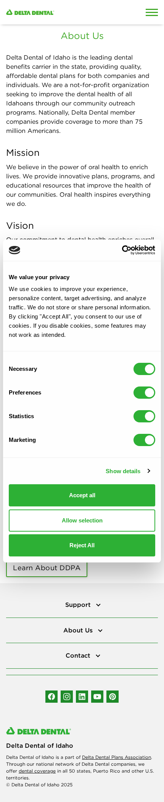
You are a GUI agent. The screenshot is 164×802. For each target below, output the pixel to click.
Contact (79, 655)
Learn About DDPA (46, 567)
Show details (123, 471)
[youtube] (97, 696)
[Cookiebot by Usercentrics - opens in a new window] (121, 250)
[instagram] (67, 696)
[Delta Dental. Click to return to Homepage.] (61, 12)
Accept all (82, 495)
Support (79, 604)
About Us (79, 630)
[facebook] (51, 696)
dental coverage (37, 771)
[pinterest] (112, 696)
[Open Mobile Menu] (152, 12)
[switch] (144, 392)
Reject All (82, 545)
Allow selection (82, 520)
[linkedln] (82, 696)
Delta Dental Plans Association (116, 757)
